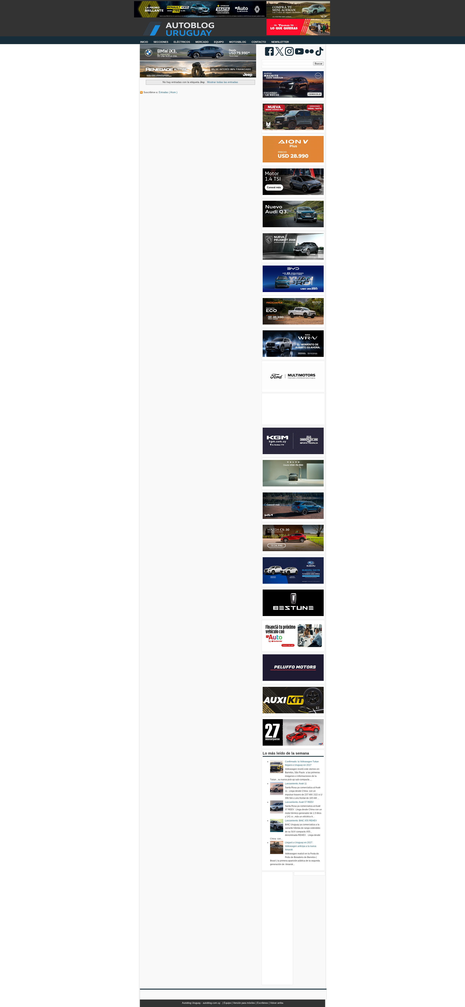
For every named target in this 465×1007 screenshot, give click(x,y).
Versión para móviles (244, 1003)
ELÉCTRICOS (182, 41)
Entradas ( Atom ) (168, 92)
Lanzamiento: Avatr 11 (296, 783)
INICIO (144, 41)
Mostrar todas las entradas (222, 82)
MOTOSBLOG (237, 41)
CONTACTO (259, 41)
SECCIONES (160, 41)
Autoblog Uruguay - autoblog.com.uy (201, 1003)
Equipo (228, 1003)
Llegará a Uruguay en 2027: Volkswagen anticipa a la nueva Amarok (300, 846)
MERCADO (202, 41)
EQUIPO (219, 41)
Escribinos (263, 1003)
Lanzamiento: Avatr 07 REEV (299, 802)
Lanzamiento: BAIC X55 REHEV (301, 820)
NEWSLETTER (280, 41)
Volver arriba (276, 1003)
